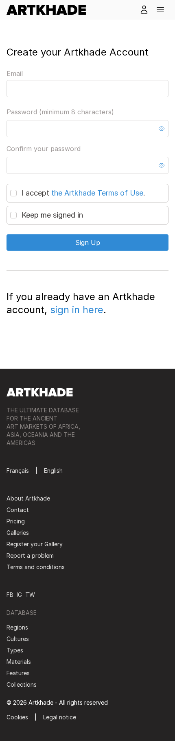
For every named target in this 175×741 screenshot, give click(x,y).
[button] (160, 9)
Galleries (18, 532)
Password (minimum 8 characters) (60, 112)
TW (30, 594)
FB (10, 594)
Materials (19, 661)
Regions (17, 627)
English (53, 470)
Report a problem (30, 555)
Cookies (17, 717)
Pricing (16, 521)
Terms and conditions (36, 566)
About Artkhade (28, 498)
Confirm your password (44, 149)
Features (18, 673)
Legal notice (59, 717)
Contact (18, 509)
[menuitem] (49, 10)
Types (15, 650)
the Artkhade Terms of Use (97, 193)
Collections (22, 684)
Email (15, 73)
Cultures (18, 638)
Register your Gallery (35, 544)
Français (18, 470)
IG (19, 594)
